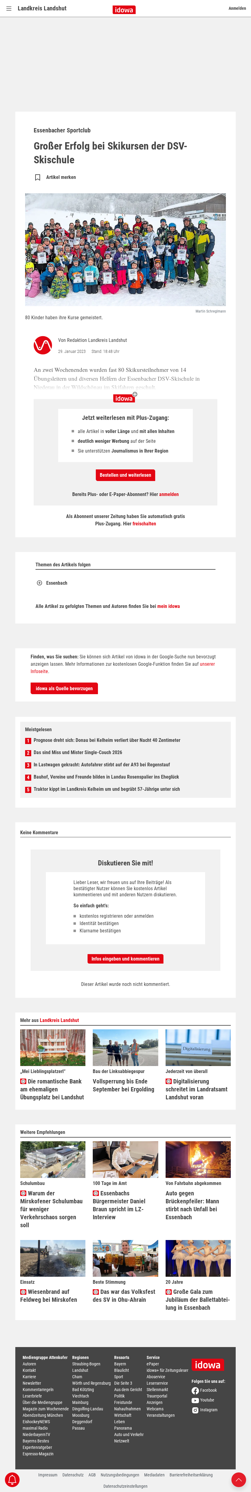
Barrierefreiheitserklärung (191, 1474)
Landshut (80, 1370)
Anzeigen (155, 1402)
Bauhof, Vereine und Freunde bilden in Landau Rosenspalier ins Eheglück (106, 777)
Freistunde (123, 1402)
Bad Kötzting (83, 1389)
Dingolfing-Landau (87, 1408)
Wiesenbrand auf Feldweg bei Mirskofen (48, 1295)
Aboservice (156, 1376)
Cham (77, 1376)
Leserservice (157, 1383)
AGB (92, 1474)
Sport (118, 1376)
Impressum (48, 1474)
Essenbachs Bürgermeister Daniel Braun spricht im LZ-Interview (119, 1205)
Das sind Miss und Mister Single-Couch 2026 (78, 752)
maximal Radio (35, 1428)
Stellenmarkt (157, 1389)
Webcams (155, 1408)
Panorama (123, 1428)
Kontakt (29, 1370)
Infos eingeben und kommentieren (125, 959)
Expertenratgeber (37, 1447)
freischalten (144, 524)
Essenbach (56, 583)
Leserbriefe (32, 1396)
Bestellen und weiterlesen (125, 475)
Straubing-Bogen (86, 1363)
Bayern (120, 1363)
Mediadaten (154, 1474)
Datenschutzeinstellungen (125, 1486)
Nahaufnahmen (127, 1408)
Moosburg (80, 1415)
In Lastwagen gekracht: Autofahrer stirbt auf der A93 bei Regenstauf (102, 765)
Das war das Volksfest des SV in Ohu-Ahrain (124, 1295)
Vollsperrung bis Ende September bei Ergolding (123, 1085)
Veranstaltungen (161, 1415)
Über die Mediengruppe (42, 1402)
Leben (119, 1421)
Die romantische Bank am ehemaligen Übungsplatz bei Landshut (52, 1089)
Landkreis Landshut (42, 8)
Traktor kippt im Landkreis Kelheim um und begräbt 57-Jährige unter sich (107, 789)
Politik (119, 1396)
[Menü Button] (9, 8)
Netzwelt (121, 1440)
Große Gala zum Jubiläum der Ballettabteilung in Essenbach (198, 1299)
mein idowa (168, 606)
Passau (78, 1428)
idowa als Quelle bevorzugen (64, 688)
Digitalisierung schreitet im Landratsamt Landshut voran (196, 1089)
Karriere (29, 1376)
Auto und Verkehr (129, 1434)
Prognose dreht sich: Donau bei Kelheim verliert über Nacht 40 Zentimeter (107, 740)
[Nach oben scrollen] (238, 1479)
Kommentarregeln (38, 1389)
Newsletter (32, 1383)
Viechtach (80, 1396)
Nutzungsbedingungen (120, 1474)
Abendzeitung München (43, 1415)
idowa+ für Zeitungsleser (167, 1370)
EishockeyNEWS (36, 1421)
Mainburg (80, 1402)
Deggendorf (82, 1421)
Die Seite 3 (123, 1383)
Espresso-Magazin (38, 1453)
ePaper (153, 1363)
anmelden (169, 494)
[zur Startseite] (210, 1362)
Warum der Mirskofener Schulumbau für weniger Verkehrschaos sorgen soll (51, 1209)
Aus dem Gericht (128, 1389)
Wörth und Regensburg (91, 1383)
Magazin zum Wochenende (46, 1408)
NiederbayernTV (36, 1434)
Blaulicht (121, 1370)
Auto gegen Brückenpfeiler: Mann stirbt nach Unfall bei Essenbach (192, 1205)
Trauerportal (157, 1396)
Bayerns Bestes (36, 1440)
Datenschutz (73, 1474)
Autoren (29, 1363)
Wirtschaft (122, 1415)
